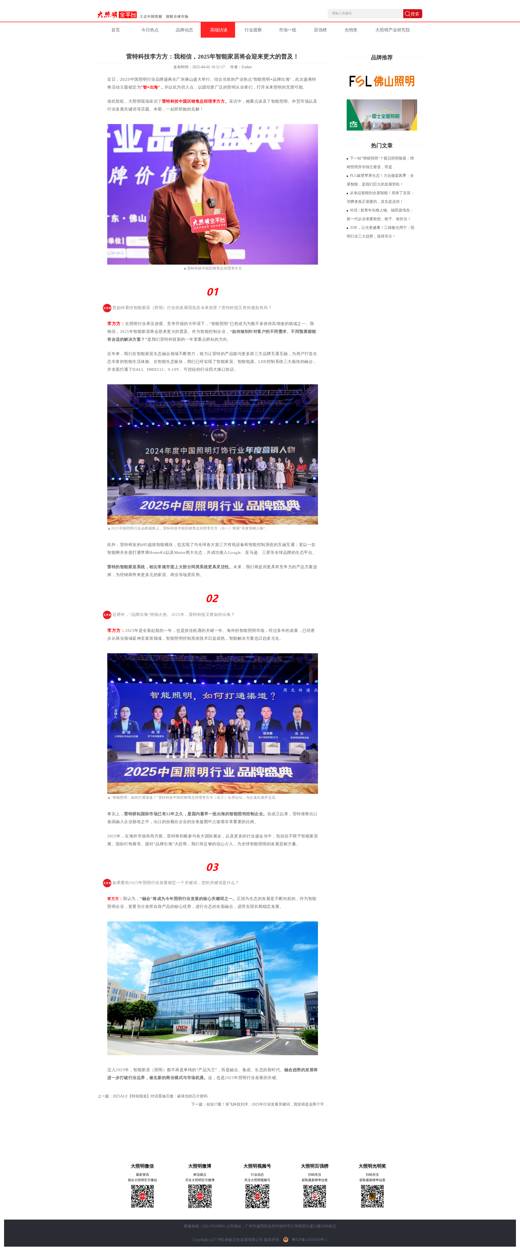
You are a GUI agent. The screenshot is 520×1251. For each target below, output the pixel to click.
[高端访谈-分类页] (382, 81)
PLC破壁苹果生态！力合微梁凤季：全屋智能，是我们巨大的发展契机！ (380, 180)
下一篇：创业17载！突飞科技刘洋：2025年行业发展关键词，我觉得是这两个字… (259, 1104)
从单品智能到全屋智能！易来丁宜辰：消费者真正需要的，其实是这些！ (380, 197)
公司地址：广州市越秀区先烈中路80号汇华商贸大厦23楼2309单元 (281, 1226)
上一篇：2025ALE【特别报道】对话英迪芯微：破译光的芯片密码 (152, 1096)
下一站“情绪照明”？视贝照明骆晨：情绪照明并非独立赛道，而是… (380, 162)
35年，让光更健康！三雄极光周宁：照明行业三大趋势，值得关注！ (380, 232)
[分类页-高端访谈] (382, 115)
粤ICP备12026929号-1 (309, 1240)
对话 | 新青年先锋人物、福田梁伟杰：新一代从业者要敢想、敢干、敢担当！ (380, 214)
